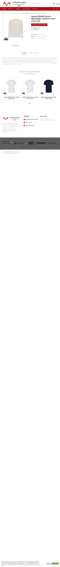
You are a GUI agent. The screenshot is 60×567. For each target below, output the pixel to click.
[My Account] (53, 8)
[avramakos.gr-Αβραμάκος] (14, 3)
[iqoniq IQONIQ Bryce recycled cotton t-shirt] (11, 86)
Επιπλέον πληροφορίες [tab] (33, 53)
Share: (32, 38)
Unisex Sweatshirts (44, 36)
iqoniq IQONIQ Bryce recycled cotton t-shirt (11, 97)
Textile (39, 36)
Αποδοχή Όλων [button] (55, 563)
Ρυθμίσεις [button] (48, 563)
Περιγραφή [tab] (23, 53)
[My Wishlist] (50, 8)
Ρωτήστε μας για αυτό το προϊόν (39, 24)
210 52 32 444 (29, 122)
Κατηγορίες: (33, 36)
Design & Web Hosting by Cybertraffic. (10, 153)
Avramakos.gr (8, 151)
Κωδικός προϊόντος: (35, 34)
